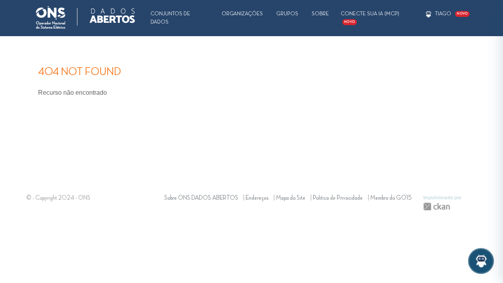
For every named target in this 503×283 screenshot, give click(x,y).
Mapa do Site (290, 198)
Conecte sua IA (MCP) (370, 17)
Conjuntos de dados (170, 18)
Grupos (287, 14)
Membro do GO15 (391, 198)
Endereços (257, 198)
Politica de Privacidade (338, 198)
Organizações (242, 14)
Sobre (320, 14)
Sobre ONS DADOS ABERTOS (201, 198)
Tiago (443, 14)
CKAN (436, 206)
